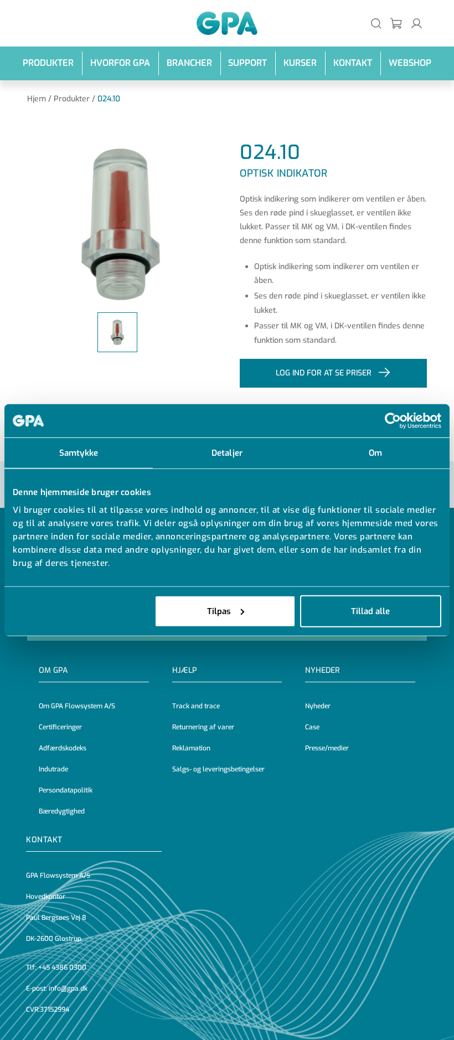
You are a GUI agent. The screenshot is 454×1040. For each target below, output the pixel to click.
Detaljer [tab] (227, 453)
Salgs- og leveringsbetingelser (218, 769)
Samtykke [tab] (78, 453)
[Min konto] (416, 23)
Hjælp (184, 670)
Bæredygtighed (62, 811)
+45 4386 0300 (62, 967)
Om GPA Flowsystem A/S (77, 706)
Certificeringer (60, 727)
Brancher (189, 63)
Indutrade (53, 769)
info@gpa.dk (68, 988)
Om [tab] (375, 453)
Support (247, 63)
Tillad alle (370, 610)
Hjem (36, 99)
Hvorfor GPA (120, 63)
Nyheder (322, 670)
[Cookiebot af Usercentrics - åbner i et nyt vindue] (392, 421)
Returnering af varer (203, 727)
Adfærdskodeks (62, 748)
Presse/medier (327, 748)
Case (312, 727)
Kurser (300, 63)
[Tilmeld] (396, 23)
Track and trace (196, 706)
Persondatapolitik (65, 790)
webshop (410, 63)
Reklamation (191, 748)
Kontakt (352, 63)
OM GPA (53, 670)
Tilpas (219, 610)
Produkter (48, 63)
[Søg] (376, 23)
